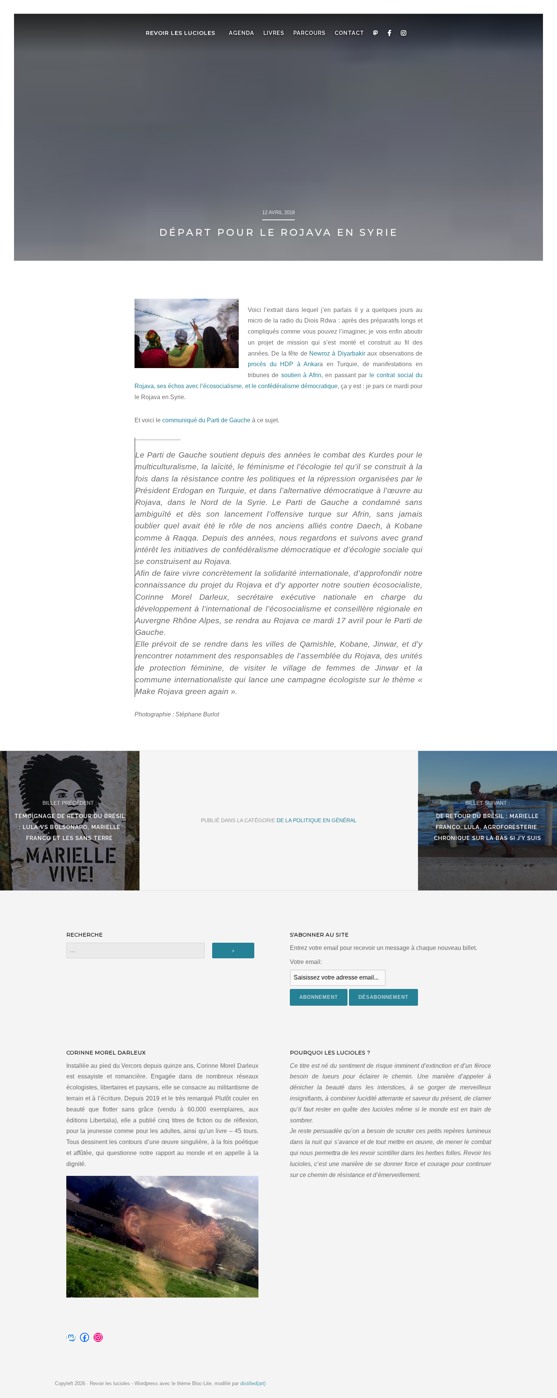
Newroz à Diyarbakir (337, 353)
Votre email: (306, 962)
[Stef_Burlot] (187, 333)
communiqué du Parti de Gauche (206, 420)
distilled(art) (253, 1383)
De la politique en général (317, 820)
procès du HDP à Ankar (283, 364)
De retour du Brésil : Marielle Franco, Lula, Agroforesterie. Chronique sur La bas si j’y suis (487, 827)
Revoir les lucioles (180, 33)
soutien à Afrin (301, 375)
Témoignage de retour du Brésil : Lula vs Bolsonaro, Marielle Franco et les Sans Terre (69, 827)
